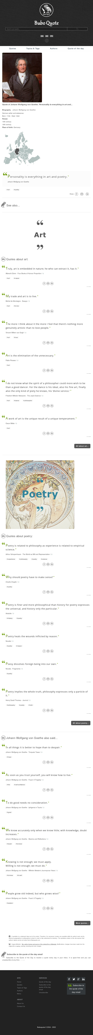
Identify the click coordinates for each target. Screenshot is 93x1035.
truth (31, 705)
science (44, 559)
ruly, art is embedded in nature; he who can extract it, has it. (41, 268)
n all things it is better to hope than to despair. (33, 747)
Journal (25, 700)
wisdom (10, 903)
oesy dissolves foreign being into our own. (31, 664)
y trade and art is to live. (21, 296)
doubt (10, 844)
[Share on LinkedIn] (52, 283)
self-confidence (20, 785)
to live (17, 306)
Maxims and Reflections (37, 839)
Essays (24, 301)
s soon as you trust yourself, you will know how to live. (38, 775)
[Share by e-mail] (82, 194)
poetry (17, 190)
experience (11, 559)
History (10, 618)
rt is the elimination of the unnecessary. (30, 355)
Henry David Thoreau (13, 700)
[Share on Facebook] (44, 283)
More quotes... (82, 923)
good (9, 812)
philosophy (24, 559)
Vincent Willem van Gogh (15, 332)
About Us (20, 1003)
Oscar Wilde (10, 423)
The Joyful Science (34, 396)
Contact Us (21, 1006)
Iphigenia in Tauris (35, 807)
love (16, 337)
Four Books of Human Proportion (29, 273)
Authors (53, 48)
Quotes (12, 48)
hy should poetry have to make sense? (29, 577)
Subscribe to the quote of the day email (76, 988)
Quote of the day (76, 48)
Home (19, 982)
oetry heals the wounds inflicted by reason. (32, 636)
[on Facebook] (76, 194)
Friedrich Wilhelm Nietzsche (16, 396)
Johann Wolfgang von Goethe (18, 182)
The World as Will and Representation (36, 554)
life (9, 785)
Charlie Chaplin (11, 582)
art (9, 190)
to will (20, 875)
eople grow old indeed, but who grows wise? (32, 893)
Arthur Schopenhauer (13, 554)
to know (19, 844)
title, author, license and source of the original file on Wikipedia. (39, 944)
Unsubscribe (43, 992)
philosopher (28, 400)
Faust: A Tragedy (35, 780)
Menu (19, 994)
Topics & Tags (33, 48)
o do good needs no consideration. (27, 802)
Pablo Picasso (11, 360)
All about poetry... (81, 723)
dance (17, 400)
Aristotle (8, 613)
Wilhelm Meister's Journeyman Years (42, 870)
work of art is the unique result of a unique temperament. (40, 418)
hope (9, 757)
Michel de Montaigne (13, 301)
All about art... (82, 446)
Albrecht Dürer (11, 273)
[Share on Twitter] (74, 979)
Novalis (8, 641)
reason (19, 646)
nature (17, 278)
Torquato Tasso (34, 752)
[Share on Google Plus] (79, 979)
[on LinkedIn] (87, 194)
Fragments (16, 669)
